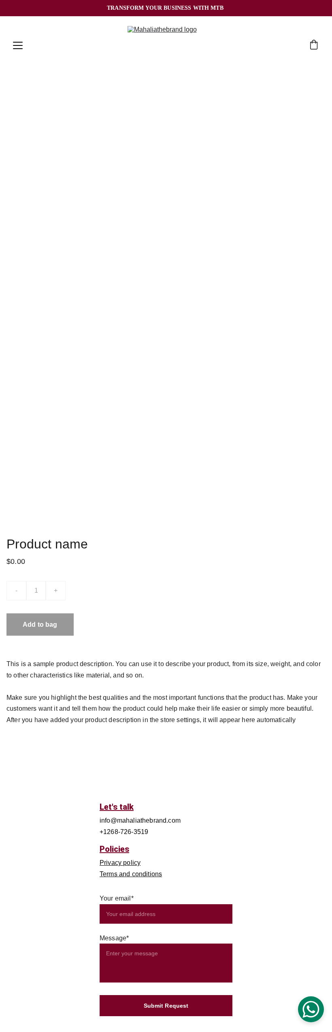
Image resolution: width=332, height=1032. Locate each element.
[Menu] (18, 45)
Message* (114, 938)
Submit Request (166, 1005)
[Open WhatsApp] (311, 1009)
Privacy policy (120, 862)
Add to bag (40, 624)
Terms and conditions (131, 874)
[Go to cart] (314, 45)
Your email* (117, 898)
